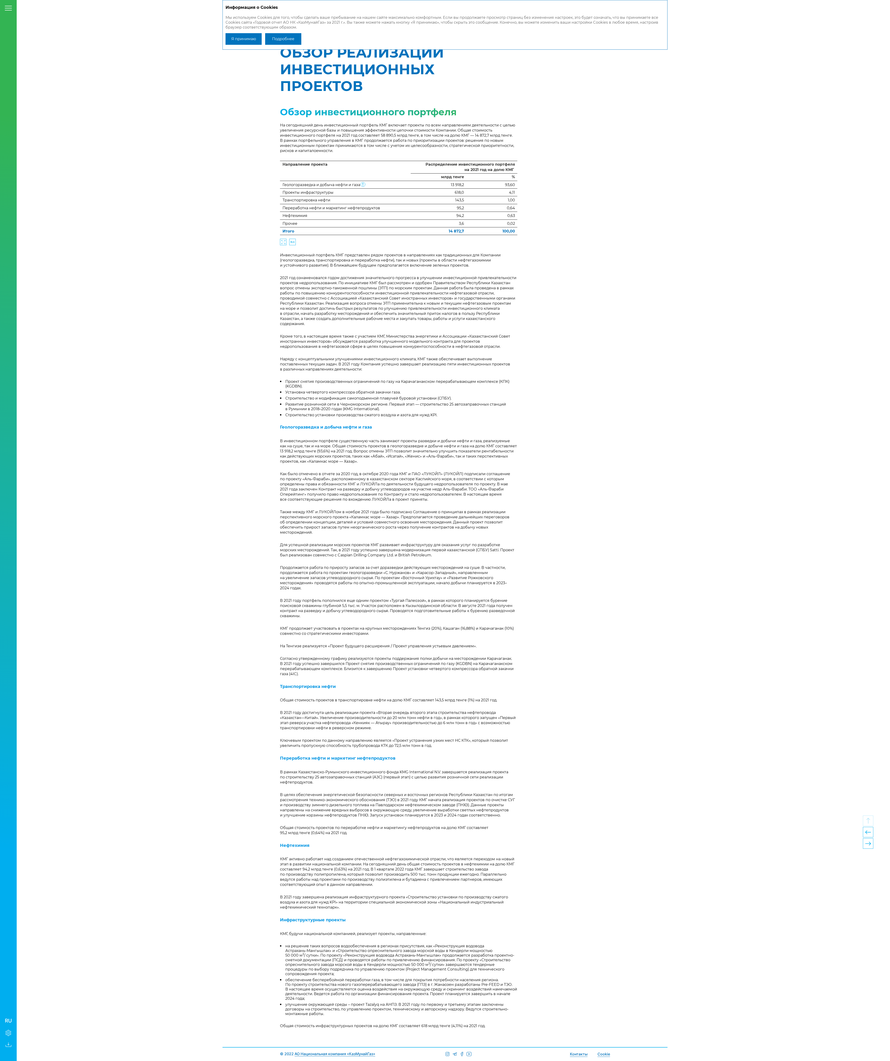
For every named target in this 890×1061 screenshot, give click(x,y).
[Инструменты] (8, 1033)
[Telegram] (454, 1054)
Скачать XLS (292, 242)
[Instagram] (447, 1054)
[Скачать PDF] (8, 1044)
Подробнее (283, 39)
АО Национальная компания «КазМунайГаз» (335, 1053)
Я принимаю (243, 39)
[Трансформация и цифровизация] (868, 843)
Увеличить (283, 242)
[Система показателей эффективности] (868, 832)
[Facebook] (462, 1054)
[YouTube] (469, 1054)
